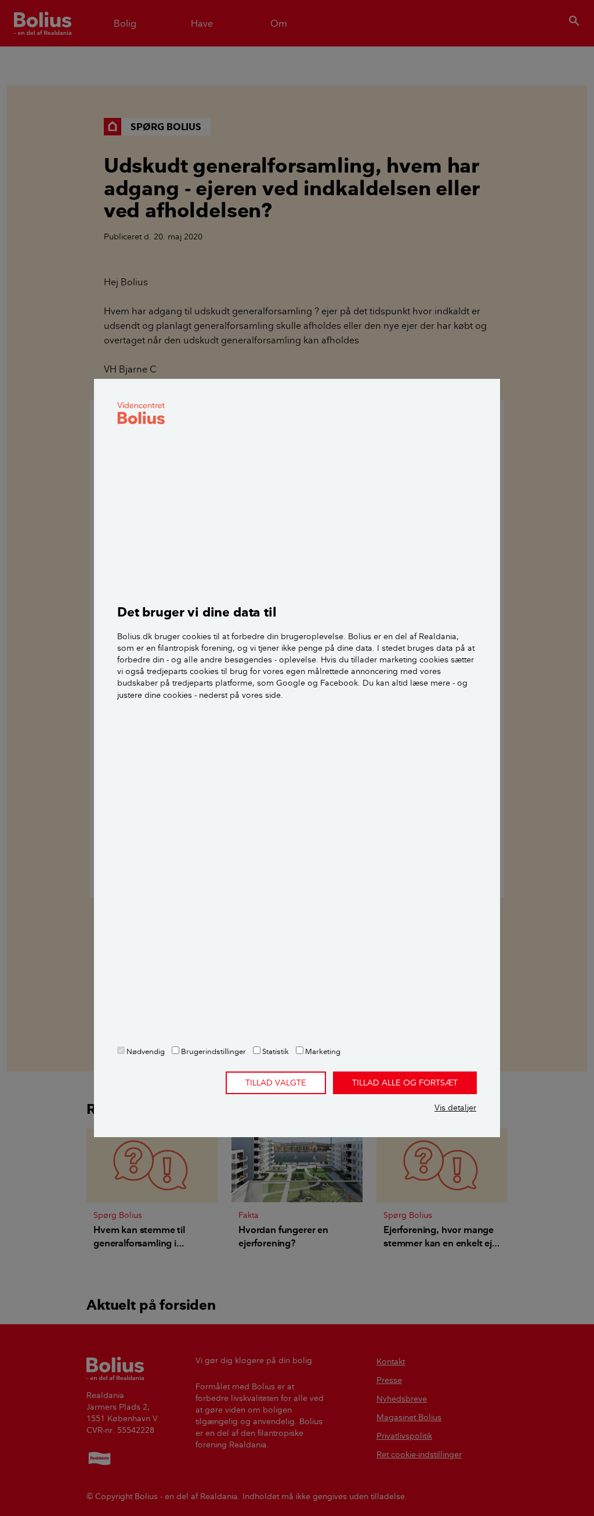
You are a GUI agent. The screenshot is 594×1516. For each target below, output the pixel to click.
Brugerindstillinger (212, 1051)
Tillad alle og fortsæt (405, 1082)
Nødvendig (145, 1051)
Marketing (322, 1051)
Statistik (274, 1051)
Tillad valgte (275, 1082)
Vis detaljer (455, 1107)
